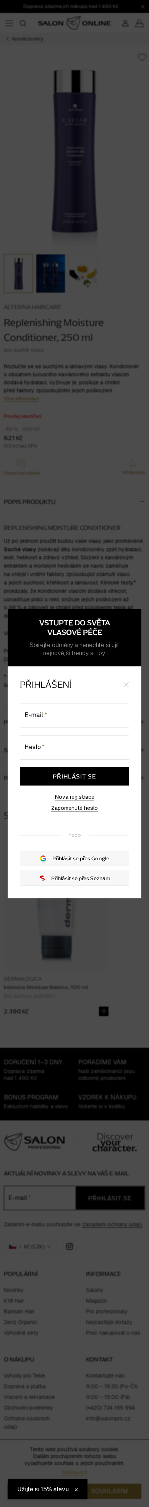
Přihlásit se (74, 776)
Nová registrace (74, 796)
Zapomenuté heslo (74, 808)
